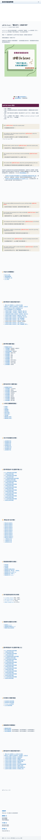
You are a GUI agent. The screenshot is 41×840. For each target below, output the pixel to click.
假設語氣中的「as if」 (9, 575)
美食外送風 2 (7, 414)
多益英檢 (10, 27)
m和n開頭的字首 (7, 447)
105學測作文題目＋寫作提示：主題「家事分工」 (14, 322)
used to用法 (6, 279)
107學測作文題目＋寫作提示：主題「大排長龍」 (14, 319)
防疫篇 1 (6, 406)
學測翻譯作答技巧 (8, 347)
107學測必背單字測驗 (9, 491)
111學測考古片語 (8, 539)
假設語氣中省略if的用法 (9, 569)
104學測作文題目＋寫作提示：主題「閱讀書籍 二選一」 (16, 324)
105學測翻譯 (7, 360)
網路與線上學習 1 (8, 416)
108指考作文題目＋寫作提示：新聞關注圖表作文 (14, 760)
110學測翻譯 (8, 351)
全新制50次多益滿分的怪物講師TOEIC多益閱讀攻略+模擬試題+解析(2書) (20, 175)
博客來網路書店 (23, 173)
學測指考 (13, 27)
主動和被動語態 (7, 276)
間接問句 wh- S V (8, 625)
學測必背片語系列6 (8, 530)
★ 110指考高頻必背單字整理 (10, 493)
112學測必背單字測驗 (9, 474)
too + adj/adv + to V (8, 600)
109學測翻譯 (7, 354)
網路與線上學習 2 (8, 418)
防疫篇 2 (6, 408)
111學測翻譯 (7, 350)
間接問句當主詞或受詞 (9, 627)
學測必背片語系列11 (8, 537)
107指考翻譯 (7, 393)
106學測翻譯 (7, 358)
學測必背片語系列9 (8, 534)
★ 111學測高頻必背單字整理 (10, 475)
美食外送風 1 (7, 412)
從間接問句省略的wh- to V (10, 626)
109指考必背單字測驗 (9, 497)
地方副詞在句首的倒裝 (9, 701)
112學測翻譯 (7, 348)
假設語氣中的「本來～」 (9, 573)
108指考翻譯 (7, 391)
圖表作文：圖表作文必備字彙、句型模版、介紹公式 (16, 306)
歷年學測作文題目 (5, 824)
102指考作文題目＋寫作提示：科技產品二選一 (14, 768)
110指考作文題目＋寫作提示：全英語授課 (13, 757)
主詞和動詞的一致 (8, 277)
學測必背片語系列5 (8, 528)
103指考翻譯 (7, 398)
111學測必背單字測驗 (9, 477)
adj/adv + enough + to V (9, 602)
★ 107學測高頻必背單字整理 (10, 490)
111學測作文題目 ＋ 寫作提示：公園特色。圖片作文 (15, 312)
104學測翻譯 (7, 361)
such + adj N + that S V (9, 599)
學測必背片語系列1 (8, 523)
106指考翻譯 (7, 394)
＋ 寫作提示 (14, 311)
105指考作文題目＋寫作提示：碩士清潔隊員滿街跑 (15, 764)
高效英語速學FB (22, 96)
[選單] (38, 1)
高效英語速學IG (18, 98)
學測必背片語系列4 (8, 527)
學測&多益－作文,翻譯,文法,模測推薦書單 (10, 813)
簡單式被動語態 (7, 729)
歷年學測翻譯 (4, 817)
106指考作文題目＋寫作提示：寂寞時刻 (12, 762)
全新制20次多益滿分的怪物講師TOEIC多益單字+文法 (16, 178)
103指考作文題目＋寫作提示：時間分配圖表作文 (14, 767)
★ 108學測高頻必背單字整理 (10, 487)
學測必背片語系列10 (8, 536)
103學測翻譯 (7, 363)
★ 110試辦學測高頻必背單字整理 (11, 478)
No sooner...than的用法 (9, 704)
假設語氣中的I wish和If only (10, 572)
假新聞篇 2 (6, 411)
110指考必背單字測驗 (9, 494)
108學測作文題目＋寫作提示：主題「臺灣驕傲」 (14, 318)
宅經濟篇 (6, 415)
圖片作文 (26, 314)
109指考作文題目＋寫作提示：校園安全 (12, 758)
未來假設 (6, 567)
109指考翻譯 (7, 390)
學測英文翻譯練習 (5, 820)
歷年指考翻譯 (4, 818)
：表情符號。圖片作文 (22, 311)
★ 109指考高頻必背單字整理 (10, 495)
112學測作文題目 (8, 311)
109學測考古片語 (8, 542)
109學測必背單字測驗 (9, 485)
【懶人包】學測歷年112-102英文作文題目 (13, 305)
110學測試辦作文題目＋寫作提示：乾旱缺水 (13, 314)
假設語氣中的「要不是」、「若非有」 (12, 570)
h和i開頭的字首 (7, 445)
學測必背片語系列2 (8, 524)
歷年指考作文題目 (5, 825)
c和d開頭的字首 (7, 442)
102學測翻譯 (7, 364)
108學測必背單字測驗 (9, 488)
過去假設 (6, 566)
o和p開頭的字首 (7, 448)
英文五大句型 (7, 275)
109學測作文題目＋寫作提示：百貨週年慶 (13, 317)
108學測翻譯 (7, 355)
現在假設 (6, 564)
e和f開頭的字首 (7, 444)
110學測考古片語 (8, 540)
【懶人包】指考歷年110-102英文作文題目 (13, 754)
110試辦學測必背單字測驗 (9, 479)
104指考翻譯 (7, 397)
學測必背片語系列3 (8, 526)
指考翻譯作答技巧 (8, 387)
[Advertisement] (20, 13)
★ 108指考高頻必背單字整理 (10, 498)
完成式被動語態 (7, 731)
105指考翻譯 (7, 396)
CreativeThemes (17, 838)
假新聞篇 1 (6, 409)
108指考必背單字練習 (9, 500)
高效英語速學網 (7, 2)
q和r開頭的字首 (7, 449)
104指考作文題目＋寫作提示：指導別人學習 (13, 765)
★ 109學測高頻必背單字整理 (10, 484)
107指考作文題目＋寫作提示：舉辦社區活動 (13, 761)
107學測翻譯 (7, 357)
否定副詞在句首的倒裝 (9, 702)
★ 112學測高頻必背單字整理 (10, 472)
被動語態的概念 (7, 728)
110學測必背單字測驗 (9, 482)
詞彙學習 (17, 27)
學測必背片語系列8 (8, 533)
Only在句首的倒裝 (8, 705)
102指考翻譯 (7, 400)
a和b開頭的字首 (7, 441)
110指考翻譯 (7, 388)
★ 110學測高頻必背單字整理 (10, 481)
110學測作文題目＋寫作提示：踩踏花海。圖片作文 (15, 315)
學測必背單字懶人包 (6, 830)
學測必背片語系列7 (8, 531)
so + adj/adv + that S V (8, 597)
